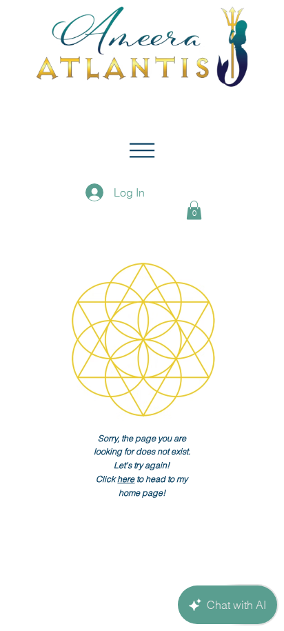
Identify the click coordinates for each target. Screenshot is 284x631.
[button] (142, 150)
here (125, 479)
